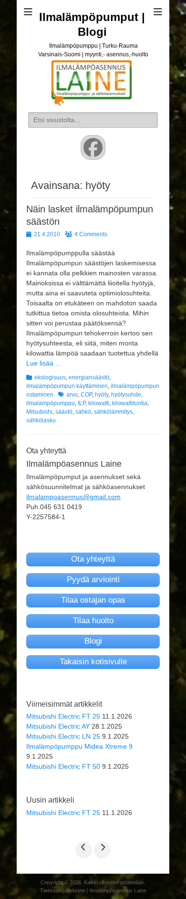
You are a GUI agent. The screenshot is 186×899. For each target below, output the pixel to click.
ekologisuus (50, 377)
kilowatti (98, 403)
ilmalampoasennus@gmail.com (73, 497)
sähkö (83, 411)
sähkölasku (41, 420)
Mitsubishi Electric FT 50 (63, 766)
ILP (81, 403)
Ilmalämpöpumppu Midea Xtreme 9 (79, 746)
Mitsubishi (39, 411)
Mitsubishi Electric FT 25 (63, 716)
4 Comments (90, 234)
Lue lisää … (44, 363)
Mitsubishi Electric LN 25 (63, 736)
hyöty (101, 394)
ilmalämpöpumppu (50, 403)
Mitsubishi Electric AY (58, 726)
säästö (63, 411)
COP (86, 394)
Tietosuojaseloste (62, 890)
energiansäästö (89, 377)
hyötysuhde (126, 394)
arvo (72, 394)
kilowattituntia (129, 403)
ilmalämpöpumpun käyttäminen (67, 386)
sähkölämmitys (113, 411)
